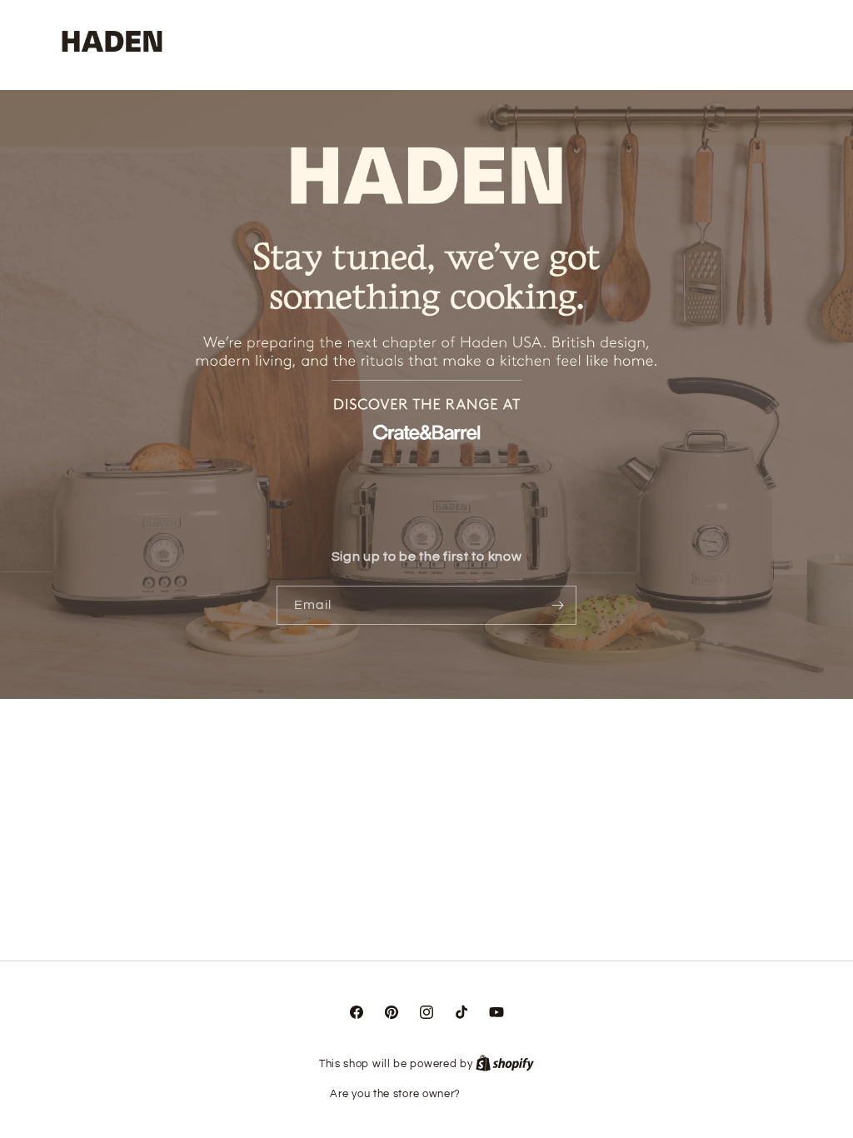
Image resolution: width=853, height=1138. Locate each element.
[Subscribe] (557, 604)
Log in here (493, 1094)
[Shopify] (505, 1064)
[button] (737, 42)
